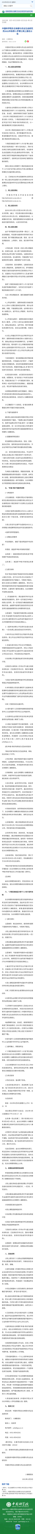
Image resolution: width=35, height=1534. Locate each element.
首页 (10, 20)
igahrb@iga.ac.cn (23, 1521)
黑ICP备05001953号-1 (22, 1511)
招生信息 (24, 20)
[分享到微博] (28, 41)
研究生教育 (16, 20)
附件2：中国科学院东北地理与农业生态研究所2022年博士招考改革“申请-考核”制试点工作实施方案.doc (17, 1493)
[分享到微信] (26, 41)
